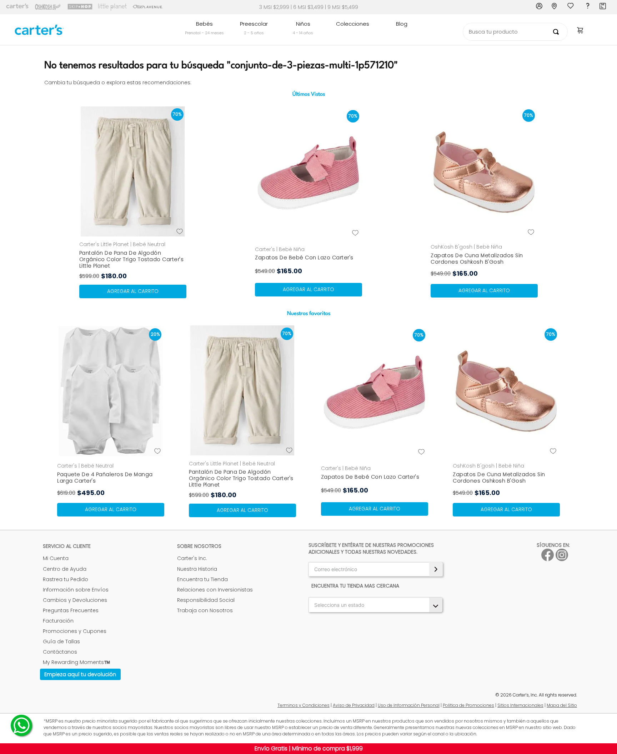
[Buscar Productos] (557, 31)
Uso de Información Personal (409, 705)
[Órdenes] (603, 7)
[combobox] (515, 32)
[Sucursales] (555, 7)
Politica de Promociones (468, 705)
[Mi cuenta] (540, 7)
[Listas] (571, 7)
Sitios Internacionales (520, 705)
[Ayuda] (587, 7)
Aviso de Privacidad (354, 705)
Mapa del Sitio (562, 705)
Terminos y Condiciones (303, 705)
